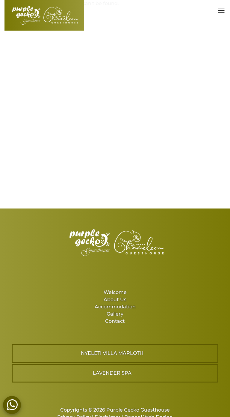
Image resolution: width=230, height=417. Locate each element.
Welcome (115, 292)
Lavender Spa (112, 373)
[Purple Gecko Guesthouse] (44, 15)
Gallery (115, 314)
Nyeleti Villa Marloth (112, 353)
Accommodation (115, 307)
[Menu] (220, 11)
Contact (115, 321)
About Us (115, 299)
